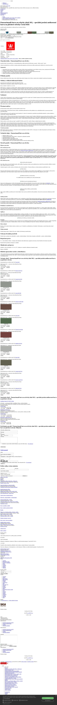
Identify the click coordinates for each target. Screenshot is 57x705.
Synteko (4, 564)
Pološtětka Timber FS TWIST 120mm (7, 401)
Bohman (4, 580)
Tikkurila (4, 567)
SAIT (4, 590)
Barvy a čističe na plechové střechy (6, 507)
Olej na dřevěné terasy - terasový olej (6, 493)
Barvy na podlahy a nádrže (5, 505)
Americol (4, 565)
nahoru (1, 477)
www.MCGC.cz (30, 613)
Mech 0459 (17, 357)
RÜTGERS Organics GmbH (8, 589)
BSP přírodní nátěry (6, 561)
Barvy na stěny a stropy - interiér (6, 514)
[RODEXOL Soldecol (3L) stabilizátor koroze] (7, 410)
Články (1, 10)
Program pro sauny (3, 526)
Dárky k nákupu (3, 530)
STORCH (4, 594)
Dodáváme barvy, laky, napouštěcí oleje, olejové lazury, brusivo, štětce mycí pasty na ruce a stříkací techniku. (19, 7)
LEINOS (4, 560)
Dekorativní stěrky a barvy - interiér (6, 516)
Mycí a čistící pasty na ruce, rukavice (6, 524)
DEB (4, 583)
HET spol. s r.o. (5, 584)
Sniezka (4, 566)
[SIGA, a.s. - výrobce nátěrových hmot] (3, 607)
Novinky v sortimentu (6, 562)
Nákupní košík (3, 13)
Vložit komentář (4, 450)
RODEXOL (48, 183)
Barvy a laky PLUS (3, 6)
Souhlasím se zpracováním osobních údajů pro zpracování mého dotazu (14, 443)
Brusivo (1, 479)
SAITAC (4, 591)
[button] (19, 702)
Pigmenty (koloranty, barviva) (5, 518)
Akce (1, 11)
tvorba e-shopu (23, 661)
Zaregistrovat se (5, 3)
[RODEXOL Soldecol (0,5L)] (5, 551)
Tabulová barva (3, 528)
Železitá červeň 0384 (19, 329)
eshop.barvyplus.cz (8, 661)
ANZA (4, 577)
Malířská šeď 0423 (18, 343)
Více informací (30, 443)
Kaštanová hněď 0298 (19, 301)
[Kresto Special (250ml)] (4, 554)
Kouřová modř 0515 (19, 379)
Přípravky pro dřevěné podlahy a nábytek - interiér (9, 512)
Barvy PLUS (5, 578)
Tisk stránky (6, 477)
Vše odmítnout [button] (47, 700)
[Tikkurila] (10, 49)
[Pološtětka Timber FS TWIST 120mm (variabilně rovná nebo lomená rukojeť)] (13, 403)
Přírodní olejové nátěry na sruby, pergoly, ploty (8, 491)
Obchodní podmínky (6, 625)
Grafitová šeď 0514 (18, 371)
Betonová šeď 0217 (18, 270)
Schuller (4, 592)
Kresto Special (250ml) (4, 553)
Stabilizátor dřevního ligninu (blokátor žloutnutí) (8, 487)
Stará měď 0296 (18, 293)
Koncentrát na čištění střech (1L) (6, 417)
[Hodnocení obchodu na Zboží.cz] (4, 664)
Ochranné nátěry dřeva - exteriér (6, 499)
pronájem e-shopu (30, 661)
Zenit (4, 597)
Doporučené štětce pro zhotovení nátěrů (7, 485)
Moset (4, 563)
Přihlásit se (4, 2)
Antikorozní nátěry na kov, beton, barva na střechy (9, 58)
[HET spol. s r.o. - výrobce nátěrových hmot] (9, 600)
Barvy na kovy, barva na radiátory (6, 520)
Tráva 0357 (17, 315)
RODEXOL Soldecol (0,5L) (5, 550)
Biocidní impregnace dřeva (5, 489)
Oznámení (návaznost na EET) (8, 622)
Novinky (2, 9)
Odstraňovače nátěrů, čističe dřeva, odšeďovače (8, 481)
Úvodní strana (2, 8)
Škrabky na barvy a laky (4, 483)
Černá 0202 (17, 262)
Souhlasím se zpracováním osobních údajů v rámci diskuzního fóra (13, 462)
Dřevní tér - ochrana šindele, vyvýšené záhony (8, 497)
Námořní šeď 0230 (18, 279)
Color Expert (5, 582)
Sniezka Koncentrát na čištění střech (27, 150)
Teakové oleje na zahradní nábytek (6, 495)
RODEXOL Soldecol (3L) (5, 409)
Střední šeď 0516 (18, 388)
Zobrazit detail (3, 406)
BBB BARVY (5, 579)
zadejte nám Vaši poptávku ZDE (6, 557)
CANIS (4, 581)
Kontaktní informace (4, 12)
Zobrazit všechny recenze (4, 548)
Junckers (4, 585)
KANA (4, 586)
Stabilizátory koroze (3, 503)
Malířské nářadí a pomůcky (5, 522)
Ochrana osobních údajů (7, 623)
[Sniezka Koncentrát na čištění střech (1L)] (8, 418)
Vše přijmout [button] (48, 698)
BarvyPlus (2, 14)
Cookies (4, 624)
